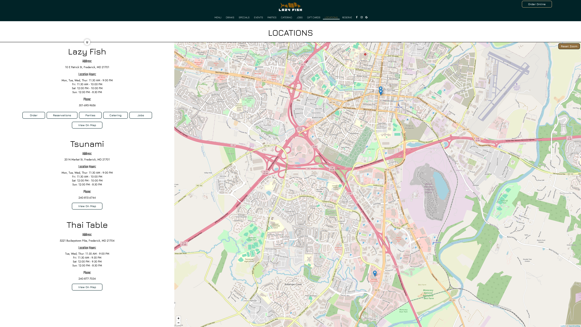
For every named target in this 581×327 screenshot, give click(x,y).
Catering (286, 17)
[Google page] (366, 17)
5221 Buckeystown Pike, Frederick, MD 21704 (87, 241)
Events (258, 17)
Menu (218, 17)
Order (30, 116)
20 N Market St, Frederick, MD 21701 (87, 160)
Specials (244, 17)
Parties (272, 17)
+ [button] (178, 318)
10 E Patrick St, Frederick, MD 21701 (87, 67)
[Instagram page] (361, 17)
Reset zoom (569, 46)
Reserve (347, 17)
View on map (84, 126)
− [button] (178, 323)
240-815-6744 (87, 198)
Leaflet (563, 326)
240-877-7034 (87, 279)
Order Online (537, 4)
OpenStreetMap (574, 326)
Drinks (230, 17)
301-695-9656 (87, 105)
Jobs (300, 17)
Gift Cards (313, 17)
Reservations (59, 116)
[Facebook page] (356, 17)
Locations (331, 17)
